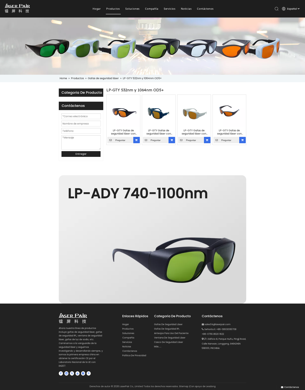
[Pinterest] (89, 373)
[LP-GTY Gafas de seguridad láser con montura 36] (159, 111)
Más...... (157, 346)
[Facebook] (61, 373)
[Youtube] (77, 373)
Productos (113, 8)
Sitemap (183, 386)
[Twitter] (72, 373)
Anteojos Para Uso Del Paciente (171, 333)
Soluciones (132, 8)
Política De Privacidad (134, 355)
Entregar (81, 154)
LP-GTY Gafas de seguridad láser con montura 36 (158, 132)
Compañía (151, 8)
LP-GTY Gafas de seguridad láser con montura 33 (123, 132)
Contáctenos (205, 8)
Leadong (211, 386)
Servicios (170, 8)
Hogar (97, 8)
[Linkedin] (66, 373)
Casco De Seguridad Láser (168, 342)
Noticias (186, 8)
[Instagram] (83, 373)
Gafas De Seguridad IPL (167, 328)
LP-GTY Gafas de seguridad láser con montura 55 (229, 132)
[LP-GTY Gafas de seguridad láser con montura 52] (194, 111)
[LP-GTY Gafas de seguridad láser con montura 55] (229, 111)
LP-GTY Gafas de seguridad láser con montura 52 (194, 132)
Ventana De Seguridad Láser (169, 337)
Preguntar (120, 140)
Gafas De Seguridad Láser (168, 324)
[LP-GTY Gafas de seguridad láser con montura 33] (123, 111)
